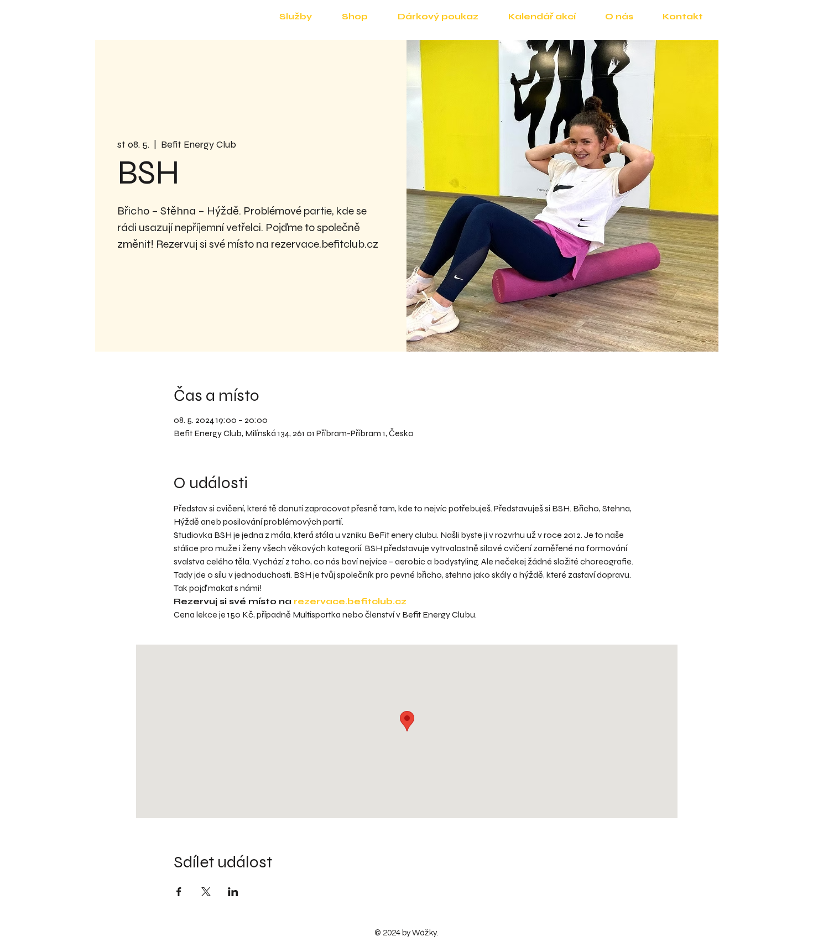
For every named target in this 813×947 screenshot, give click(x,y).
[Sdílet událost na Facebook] (179, 891)
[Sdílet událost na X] (206, 891)
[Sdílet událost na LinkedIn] (233, 891)
